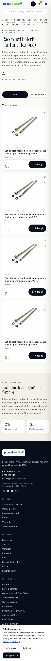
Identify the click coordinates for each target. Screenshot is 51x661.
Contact (6, 566)
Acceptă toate (12, 655)
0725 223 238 (8, 475)
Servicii (5, 544)
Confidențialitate (9, 602)
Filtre (15, 94)
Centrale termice (10, 509)
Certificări (6, 549)
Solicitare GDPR (9, 615)
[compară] (44, 118)
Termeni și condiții (10, 597)
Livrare (5, 584)
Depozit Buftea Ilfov (11, 562)
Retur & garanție (9, 589)
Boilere (5, 517)
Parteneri (6, 553)
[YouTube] (8, 491)
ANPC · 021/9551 (10, 624)
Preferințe (27, 648)
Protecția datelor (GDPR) (13, 611)
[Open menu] (46, 4)
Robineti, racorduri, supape (30, 20)
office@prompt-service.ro (14, 478)
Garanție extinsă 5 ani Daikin (15, 593)
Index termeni (8, 619)
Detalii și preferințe (11, 641)
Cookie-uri (7, 606)
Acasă (5, 20)
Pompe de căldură (10, 513)
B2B (4, 557)
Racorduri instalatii (19, 22)
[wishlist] (44, 113)
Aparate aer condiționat (13, 504)
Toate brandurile (9, 526)
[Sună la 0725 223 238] (33, 4)
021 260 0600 (8, 471)
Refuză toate (11, 648)
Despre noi (7, 540)
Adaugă (39, 164)
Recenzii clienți (9, 571)
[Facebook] (3, 491)
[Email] (16, 491)
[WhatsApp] (12, 491)
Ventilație (6, 522)
